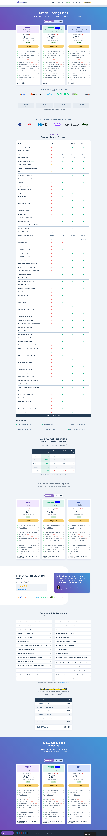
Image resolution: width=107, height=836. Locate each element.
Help (76, 2)
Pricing (65, 2)
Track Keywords (25, 53)
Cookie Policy (41, 833)
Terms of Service (33, 833)
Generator (26, 55)
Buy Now (28, 46)
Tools (72, 2)
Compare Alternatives (86, 6)
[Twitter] (17, 833)
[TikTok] (27, 833)
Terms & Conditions (34, 82)
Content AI (60, 2)
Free (28, 58)
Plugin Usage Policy (50, 833)
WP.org (67, 106)
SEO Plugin (53, 2)
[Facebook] (23, 833)
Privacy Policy (22, 83)
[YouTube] (21, 833)
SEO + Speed (59, 21)
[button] (80, 588)
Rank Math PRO (49, 21)
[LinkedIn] (25, 833)
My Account (81, 2)
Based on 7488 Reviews (23, 589)
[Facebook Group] (19, 833)
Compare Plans (77, 6)
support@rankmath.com (64, 615)
